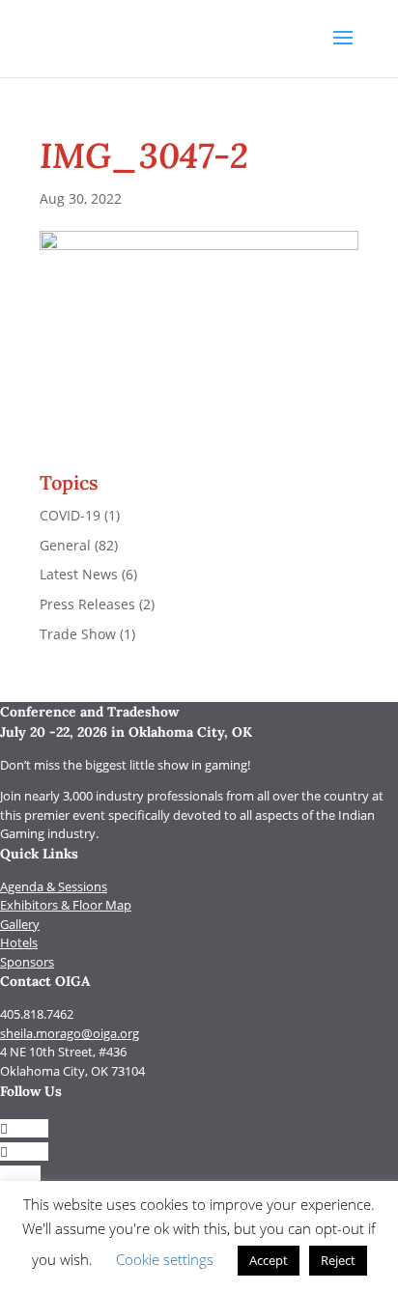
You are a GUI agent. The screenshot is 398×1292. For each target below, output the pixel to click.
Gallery (20, 924)
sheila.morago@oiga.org (69, 1033)
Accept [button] (268, 1260)
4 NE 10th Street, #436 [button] (63, 1051)
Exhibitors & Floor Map (65, 904)
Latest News (79, 574)
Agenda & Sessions (53, 886)
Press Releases (87, 604)
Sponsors (27, 961)
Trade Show (78, 634)
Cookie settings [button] (164, 1259)
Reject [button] (338, 1260)
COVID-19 (70, 515)
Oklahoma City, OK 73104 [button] (72, 1071)
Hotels (19, 942)
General (65, 545)
